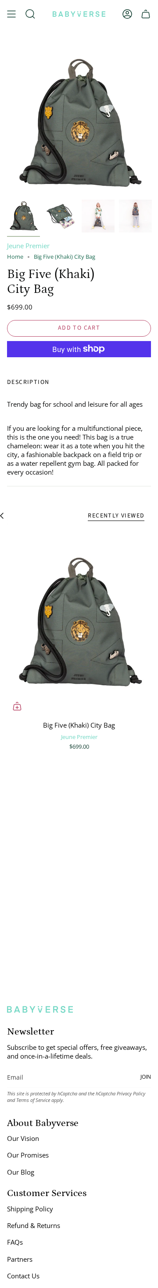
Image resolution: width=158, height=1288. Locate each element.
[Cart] (145, 14)
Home (15, 256)
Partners (19, 1259)
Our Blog (20, 1172)
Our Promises (28, 1155)
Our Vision (23, 1138)
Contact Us (23, 1275)
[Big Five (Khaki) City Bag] (79, 622)
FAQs (15, 1242)
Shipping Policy (30, 1208)
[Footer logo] (40, 1009)
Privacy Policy (131, 1093)
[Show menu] (11, 14)
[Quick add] (17, 706)
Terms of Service (33, 1100)
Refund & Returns (33, 1225)
